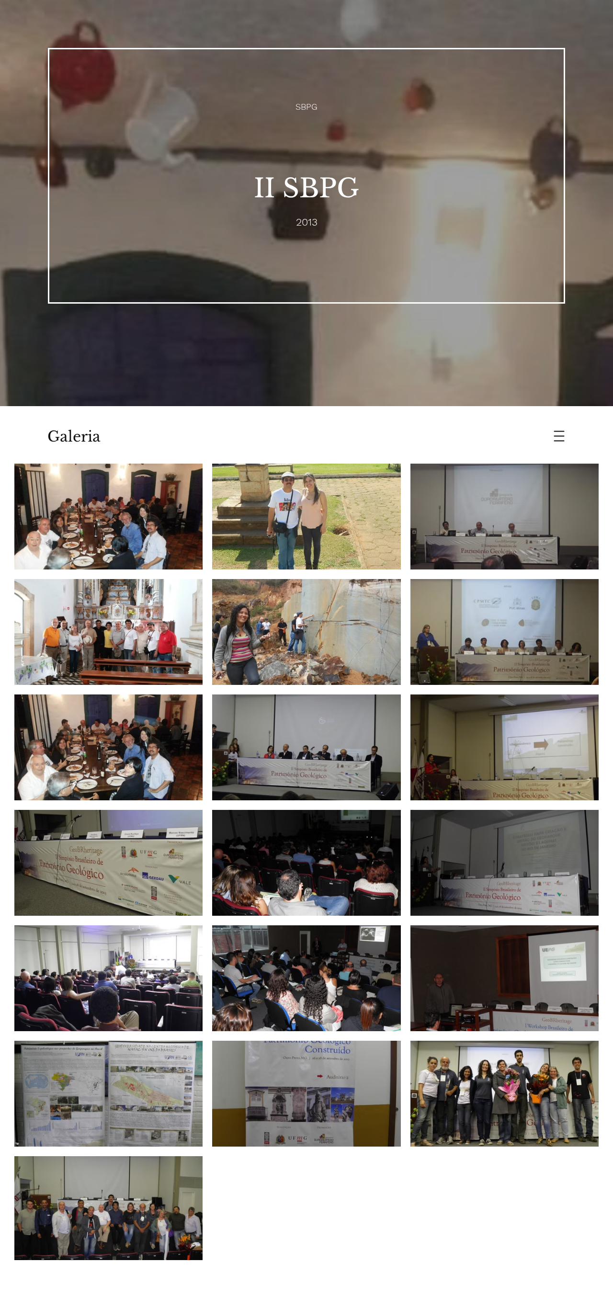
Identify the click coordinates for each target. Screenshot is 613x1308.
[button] (559, 436)
